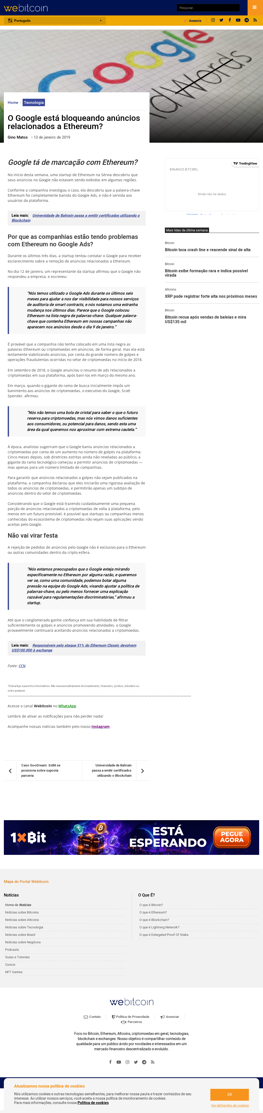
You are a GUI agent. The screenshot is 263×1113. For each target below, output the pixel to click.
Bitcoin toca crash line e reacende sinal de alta (208, 250)
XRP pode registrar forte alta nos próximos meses (211, 296)
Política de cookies (93, 1103)
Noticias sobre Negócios (23, 942)
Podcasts (12, 949)
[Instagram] (213, 20)
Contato (94, 1016)
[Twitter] (221, 20)
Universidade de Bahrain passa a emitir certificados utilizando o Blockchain (75, 218)
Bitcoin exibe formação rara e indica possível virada (206, 273)
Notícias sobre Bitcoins (22, 912)
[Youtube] (238, 20)
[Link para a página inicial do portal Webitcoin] (131, 1001)
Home (13, 102)
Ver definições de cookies (230, 1105)
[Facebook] (230, 20)
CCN (22, 665)
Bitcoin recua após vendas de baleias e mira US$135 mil (205, 319)
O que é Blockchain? (154, 919)
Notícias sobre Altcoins (22, 919)
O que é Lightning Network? (159, 927)
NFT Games (14, 972)
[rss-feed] (255, 20)
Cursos (10, 964)
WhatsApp (67, 705)
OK (229, 1094)
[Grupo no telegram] (247, 20)
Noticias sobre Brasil (20, 934)
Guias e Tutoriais (17, 957)
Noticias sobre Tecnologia (24, 927)
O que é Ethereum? (153, 912)
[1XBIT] (131, 837)
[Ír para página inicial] (88, 8)
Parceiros (134, 1021)
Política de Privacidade (132, 1016)
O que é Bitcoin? (151, 904)
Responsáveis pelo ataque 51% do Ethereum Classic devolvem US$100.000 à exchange (74, 648)
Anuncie (194, 20)
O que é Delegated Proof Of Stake (164, 934)
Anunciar (172, 1016)
